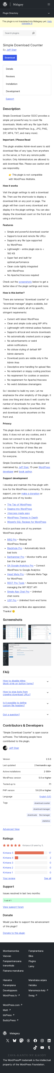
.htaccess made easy (18, 513)
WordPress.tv (11, 995)
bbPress (9, 1015)
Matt (7, 1010)
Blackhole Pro (14, 548)
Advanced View (11, 829)
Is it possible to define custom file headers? (14, 704)
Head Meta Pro (15, 574)
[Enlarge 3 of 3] (47, 646)
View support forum (13, 906)
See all (47, 878)
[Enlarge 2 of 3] (47, 628)
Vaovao (7, 956)
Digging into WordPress (19, 508)
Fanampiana (9, 985)
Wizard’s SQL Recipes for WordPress (26, 521)
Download (10, 57)
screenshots (25, 281)
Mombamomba (11, 950)
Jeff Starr (11, 49)
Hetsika (33, 985)
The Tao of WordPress (19, 504)
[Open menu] (49, 4)
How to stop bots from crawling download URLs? (17, 693)
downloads (32, 815)
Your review (9, 878)
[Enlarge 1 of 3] (22, 628)
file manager (44, 815)
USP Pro (11, 600)
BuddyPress (11, 1020)
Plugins (32, 961)
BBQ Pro (12, 539)
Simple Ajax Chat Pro (18, 591)
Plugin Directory (10, 13)
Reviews (10, 76)
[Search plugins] (33, 33)
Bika (31, 956)
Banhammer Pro (15, 556)
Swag (33, 995)
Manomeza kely (38, 990)
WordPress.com (12, 1005)
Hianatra (7, 980)
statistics (46, 821)
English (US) (45, 796)
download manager (41, 809)
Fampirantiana (36, 950)
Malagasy (15, 1033)
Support (10, 98)
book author (25, 471)
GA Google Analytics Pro (20, 565)
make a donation (30, 493)
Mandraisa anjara (38, 980)
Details (9, 68)
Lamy (31, 966)
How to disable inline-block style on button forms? (18, 682)
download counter (42, 803)
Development (13, 91)
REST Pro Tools (15, 582)
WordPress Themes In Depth (22, 517)
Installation (11, 83)
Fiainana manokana (13, 970)
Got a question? (11, 714)
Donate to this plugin (14, 933)
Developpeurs (10, 990)
